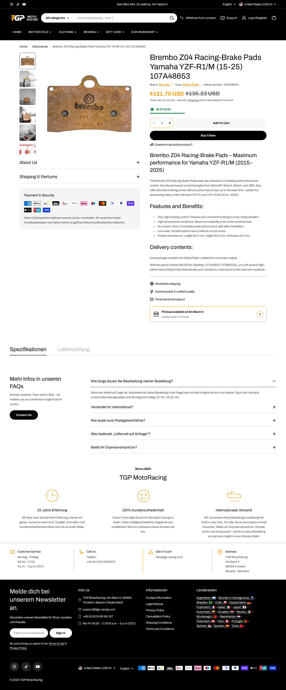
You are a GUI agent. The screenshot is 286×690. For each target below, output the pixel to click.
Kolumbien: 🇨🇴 (206, 611)
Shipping (193, 100)
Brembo (164, 84)
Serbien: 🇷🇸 (204, 625)
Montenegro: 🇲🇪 (207, 616)
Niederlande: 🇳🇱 (230, 616)
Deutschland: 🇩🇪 (240, 602)
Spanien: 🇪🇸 (221, 625)
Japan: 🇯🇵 (239, 607)
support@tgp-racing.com (99, 609)
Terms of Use (56, 643)
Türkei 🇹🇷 (237, 625)
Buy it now (208, 135)
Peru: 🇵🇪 (223, 621)
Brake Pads (191, 84)
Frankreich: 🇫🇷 (206, 607)
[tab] (28, 350)
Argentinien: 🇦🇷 (206, 597)
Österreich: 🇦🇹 (206, 621)
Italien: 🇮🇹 (224, 607)
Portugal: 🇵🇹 (239, 621)
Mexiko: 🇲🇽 (244, 611)
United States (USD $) (258, 4)
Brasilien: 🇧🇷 (204, 602)
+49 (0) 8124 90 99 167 (98, 616)
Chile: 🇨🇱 (221, 602)
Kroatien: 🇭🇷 (226, 611)
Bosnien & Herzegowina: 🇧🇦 (236, 597)
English (227, 4)
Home (23, 46)
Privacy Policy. (18, 648)
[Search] (171, 18)
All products (40, 46)
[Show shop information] (260, 314)
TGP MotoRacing (31, 679)
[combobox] (109, 18)
